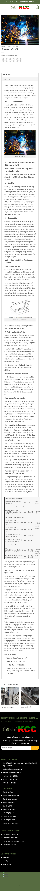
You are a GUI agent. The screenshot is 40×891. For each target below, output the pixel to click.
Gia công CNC (7, 806)
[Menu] (2, 7)
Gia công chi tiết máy (10, 799)
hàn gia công (18, 174)
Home (3, 46)
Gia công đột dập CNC (10, 823)
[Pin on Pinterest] (17, 60)
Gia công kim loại (12, 46)
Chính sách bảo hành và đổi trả (13, 841)
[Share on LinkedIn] (20, 60)
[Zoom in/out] (8, 879)
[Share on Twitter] (10, 60)
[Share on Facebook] (6, 60)
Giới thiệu (6, 857)
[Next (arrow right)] (8, 888)
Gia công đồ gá (8, 792)
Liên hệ (5, 861)
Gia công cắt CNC (9, 809)
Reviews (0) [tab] (6, 79)
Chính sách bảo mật (9, 845)
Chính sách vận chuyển (10, 834)
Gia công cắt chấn (26, 707)
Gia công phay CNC (9, 816)
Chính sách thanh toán (10, 838)
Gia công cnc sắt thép (7, 707)
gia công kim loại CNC (28, 163)
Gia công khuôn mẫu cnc (11, 796)
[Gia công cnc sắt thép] (10, 696)
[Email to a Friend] (13, 60)
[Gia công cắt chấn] (30, 696)
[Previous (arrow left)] (2, 888)
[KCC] (20, 7)
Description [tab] (7, 75)
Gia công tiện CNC (9, 813)
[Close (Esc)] (2, 879)
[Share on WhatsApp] (3, 60)
